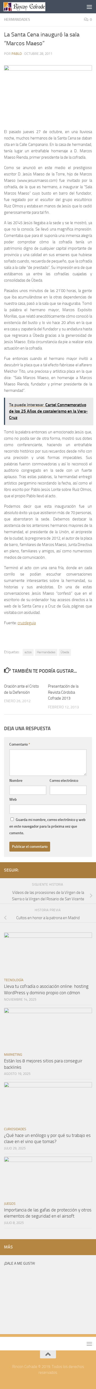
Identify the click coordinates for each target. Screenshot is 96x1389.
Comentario (19, 744)
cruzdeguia (27, 622)
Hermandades (17, 19)
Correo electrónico (64, 780)
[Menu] (89, 6)
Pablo (16, 54)
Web (13, 799)
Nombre (15, 780)
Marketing (13, 1055)
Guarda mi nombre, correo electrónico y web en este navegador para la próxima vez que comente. (47, 826)
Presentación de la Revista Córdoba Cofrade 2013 (63, 692)
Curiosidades (15, 1129)
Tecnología (13, 980)
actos (28, 652)
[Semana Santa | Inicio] (31, 6)
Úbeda (65, 652)
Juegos (9, 1204)
